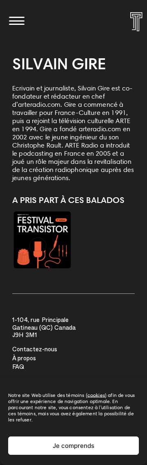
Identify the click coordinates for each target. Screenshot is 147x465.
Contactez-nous (34, 350)
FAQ (18, 367)
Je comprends (73, 446)
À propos (24, 359)
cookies (96, 395)
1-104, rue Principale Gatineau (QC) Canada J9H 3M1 (44, 328)
